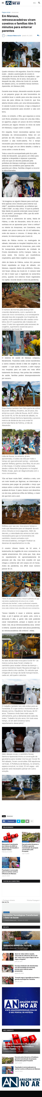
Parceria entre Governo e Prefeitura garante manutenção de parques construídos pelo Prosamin (30, 847)
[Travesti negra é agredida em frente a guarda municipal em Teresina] (7, 980)
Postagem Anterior (9, 900)
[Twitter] (19, 821)
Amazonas (15, 12)
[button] (2, 3)
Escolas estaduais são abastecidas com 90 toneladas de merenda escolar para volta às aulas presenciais (26, 968)
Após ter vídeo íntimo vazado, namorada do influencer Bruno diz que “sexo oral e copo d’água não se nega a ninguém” (26, 956)
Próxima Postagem (33, 900)
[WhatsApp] (23, 821)
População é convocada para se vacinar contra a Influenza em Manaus (10, 871)
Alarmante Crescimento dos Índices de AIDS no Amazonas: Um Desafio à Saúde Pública (10, 846)
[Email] (27, 821)
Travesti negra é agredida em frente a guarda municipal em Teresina (27, 978)
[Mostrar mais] (32, 821)
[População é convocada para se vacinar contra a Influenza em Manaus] (7, 1070)
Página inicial (6, 12)
